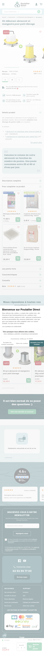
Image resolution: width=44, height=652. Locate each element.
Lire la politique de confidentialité (11, 326)
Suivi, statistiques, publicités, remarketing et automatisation (21, 334)
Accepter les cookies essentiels (7, 343)
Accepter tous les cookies (36, 343)
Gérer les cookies (22, 343)
